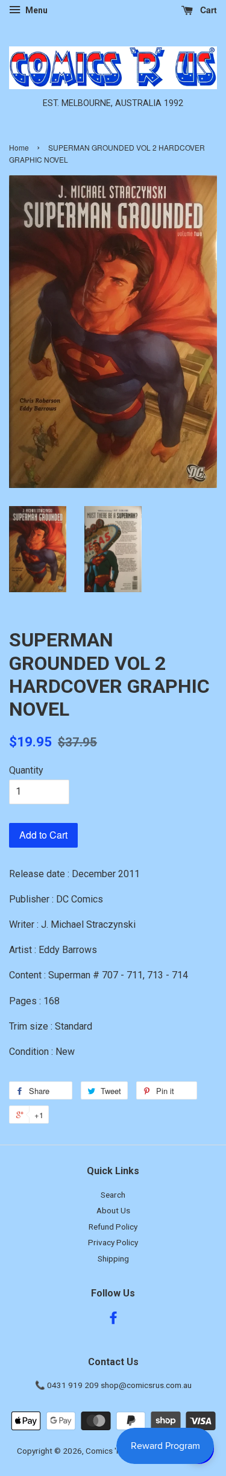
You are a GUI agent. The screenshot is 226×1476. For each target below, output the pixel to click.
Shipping (113, 1258)
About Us (113, 1210)
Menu (36, 10)
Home (19, 147)
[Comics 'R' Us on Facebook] (113, 1320)
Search (113, 1194)
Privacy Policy (113, 1242)
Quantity (26, 770)
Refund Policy (113, 1226)
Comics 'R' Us (110, 1451)
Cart (207, 10)
